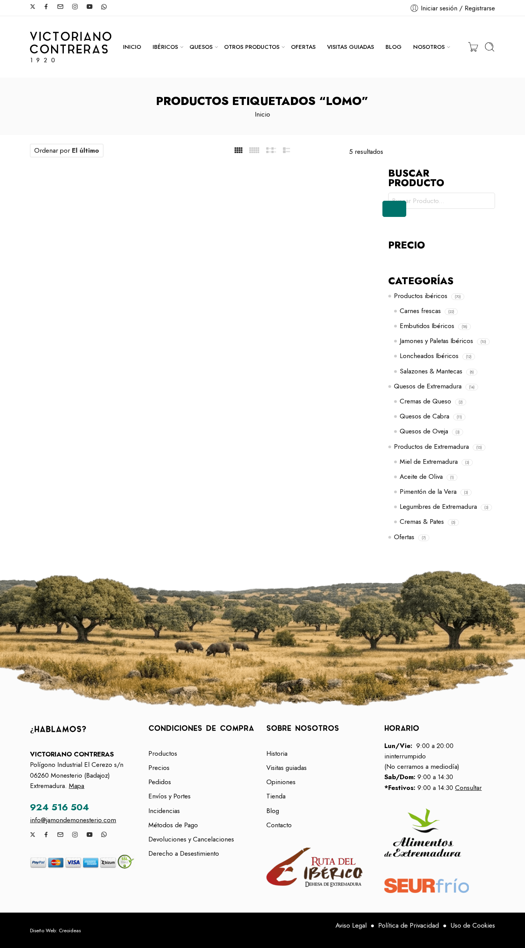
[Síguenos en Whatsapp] (104, 6)
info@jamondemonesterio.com (73, 820)
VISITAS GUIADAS (350, 47)
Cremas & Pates (422, 521)
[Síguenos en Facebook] (46, 6)
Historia (276, 753)
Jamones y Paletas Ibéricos (436, 340)
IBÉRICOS (165, 47)
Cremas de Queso (425, 401)
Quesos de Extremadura (428, 386)
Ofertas (404, 536)
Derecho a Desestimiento (183, 853)
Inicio (262, 114)
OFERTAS (303, 47)
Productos (162, 753)
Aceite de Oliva (421, 476)
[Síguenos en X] (32, 6)
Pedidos (159, 781)
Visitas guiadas (286, 767)
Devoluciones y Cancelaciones (191, 839)
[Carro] (473, 47)
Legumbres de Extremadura (438, 506)
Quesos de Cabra (424, 416)
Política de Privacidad (408, 925)
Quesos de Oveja (424, 431)
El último (85, 150)
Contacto (279, 825)
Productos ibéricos (420, 295)
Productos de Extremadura (431, 446)
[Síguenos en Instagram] (74, 6)
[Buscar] (489, 47)
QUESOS (201, 47)
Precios (158, 767)
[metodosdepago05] (85, 861)
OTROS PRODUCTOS (251, 47)
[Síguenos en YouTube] (89, 6)
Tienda (276, 796)
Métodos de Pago (173, 825)
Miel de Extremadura (429, 461)
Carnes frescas (420, 310)
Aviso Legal (351, 925)
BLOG (393, 47)
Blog (272, 810)
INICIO (132, 47)
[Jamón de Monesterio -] (70, 47)
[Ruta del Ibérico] (321, 867)
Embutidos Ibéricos (427, 325)
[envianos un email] (60, 6)
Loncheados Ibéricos (429, 355)
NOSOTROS (429, 47)
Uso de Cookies (472, 925)
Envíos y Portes (169, 796)
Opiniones (281, 781)
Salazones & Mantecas (431, 371)
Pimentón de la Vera (428, 491)
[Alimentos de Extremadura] (439, 832)
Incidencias (164, 810)
